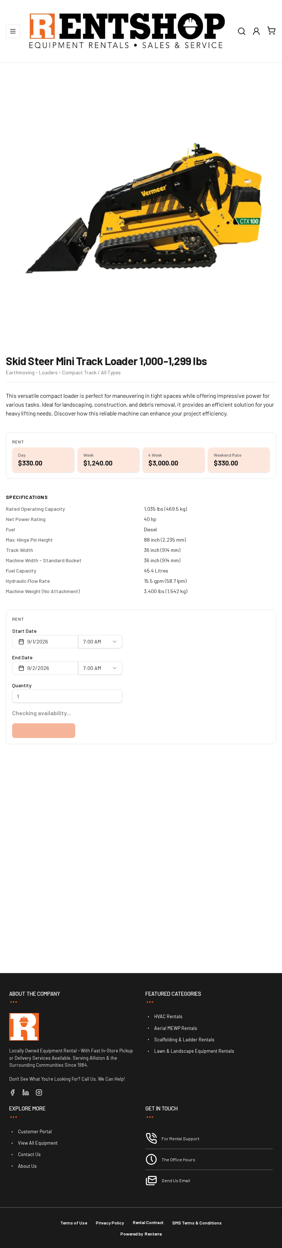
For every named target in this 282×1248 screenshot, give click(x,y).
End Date (22, 657)
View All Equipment (38, 1143)
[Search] (241, 31)
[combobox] (100, 641)
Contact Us (29, 1154)
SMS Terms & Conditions (197, 1222)
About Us (27, 1166)
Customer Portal (35, 1131)
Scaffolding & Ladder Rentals (184, 1039)
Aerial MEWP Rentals (175, 1028)
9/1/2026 (37, 641)
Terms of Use (73, 1222)
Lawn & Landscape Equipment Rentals (194, 1051)
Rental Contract (148, 1222)
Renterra (153, 1233)
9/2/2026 (38, 668)
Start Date (24, 631)
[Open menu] (13, 31)
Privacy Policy (110, 1222)
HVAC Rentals (168, 1016)
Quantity (22, 685)
